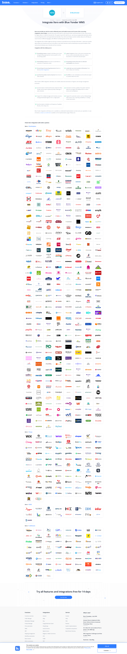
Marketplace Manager (29, 621)
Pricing (42, 2)
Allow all (107, 646)
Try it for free (118, 2)
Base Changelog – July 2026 (90, 616)
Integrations (34, 2)
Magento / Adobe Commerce (49, 633)
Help (67, 618)
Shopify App (45, 626)
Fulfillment (32, 526)
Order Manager (28, 618)
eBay (44, 618)
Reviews (67, 623)
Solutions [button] (25, 2)
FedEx (44, 638)
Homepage (52, 20)
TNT (44, 641)
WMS (30, 504)
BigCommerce (46, 631)
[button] (98, 2)
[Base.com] (6, 2)
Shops (30, 432)
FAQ (66, 621)
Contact (67, 616)
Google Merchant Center (48, 623)
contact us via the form (45, 112)
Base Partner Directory (71, 631)
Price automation (28, 626)
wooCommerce (46, 628)
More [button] (48, 2)
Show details (29, 649)
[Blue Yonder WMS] (74, 13)
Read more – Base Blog (88, 639)
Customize (106, 650)
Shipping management (30, 633)
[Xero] (52, 13)
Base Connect (28, 638)
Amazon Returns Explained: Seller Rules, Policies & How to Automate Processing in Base (91, 622)
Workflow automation (30, 636)
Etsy (44, 621)
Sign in (110, 2)
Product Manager (28, 623)
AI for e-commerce (29, 641)
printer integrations (44, 69)
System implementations (71, 626)
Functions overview (29, 616)
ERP (25, 631)
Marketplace (32, 126)
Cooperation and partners (71, 628)
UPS (44, 636)
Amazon (44, 616)
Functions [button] (16, 2)
